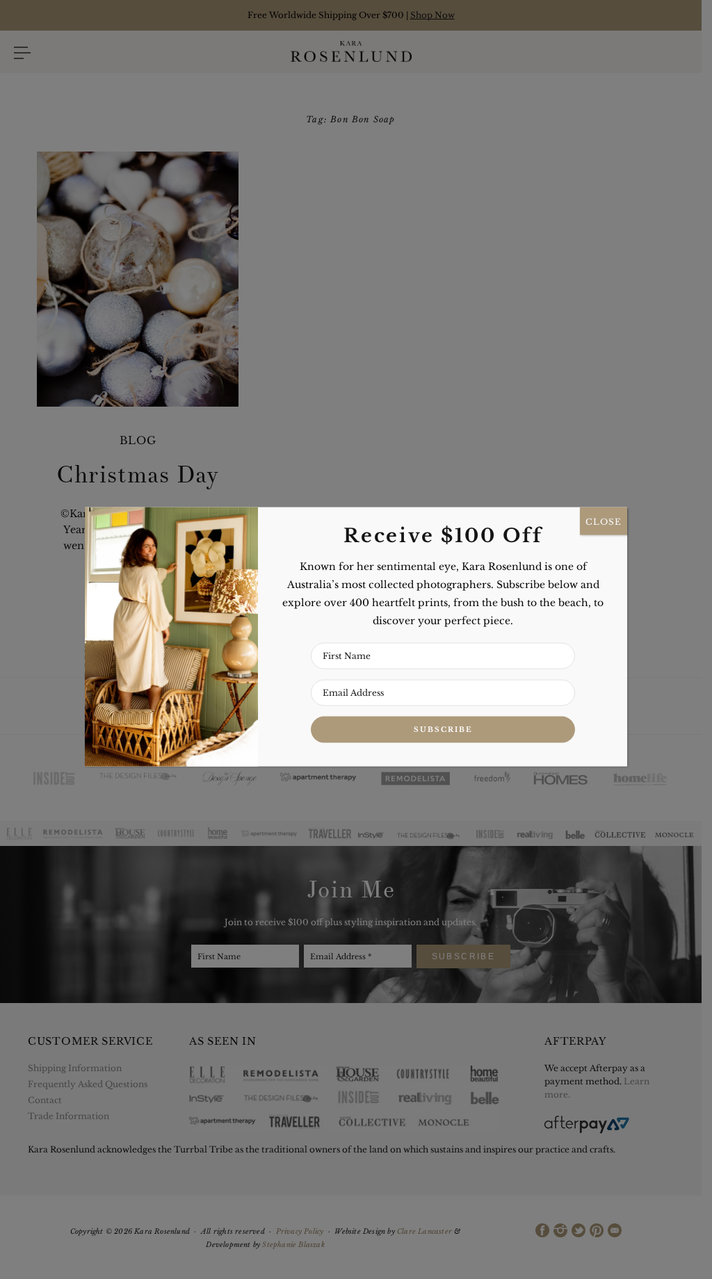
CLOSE (603, 521)
